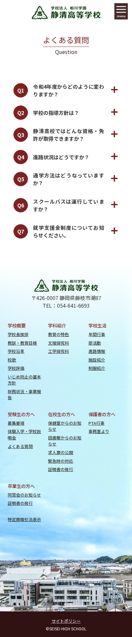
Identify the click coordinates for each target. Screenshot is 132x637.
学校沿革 (16, 351)
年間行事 (96, 334)
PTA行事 (96, 423)
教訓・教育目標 (22, 343)
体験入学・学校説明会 (24, 434)
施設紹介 (96, 360)
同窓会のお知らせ (24, 495)
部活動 (94, 343)
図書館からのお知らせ (64, 441)
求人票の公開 (60, 452)
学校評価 (16, 368)
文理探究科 (58, 343)
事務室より (98, 431)
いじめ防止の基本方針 (24, 380)
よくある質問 (20, 446)
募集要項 (16, 423)
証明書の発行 (60, 469)
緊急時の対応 (60, 461)
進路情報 (96, 351)
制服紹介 (96, 368)
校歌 (12, 360)
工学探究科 (58, 351)
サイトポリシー (66, 621)
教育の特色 (58, 334)
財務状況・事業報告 (24, 394)
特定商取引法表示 (24, 519)
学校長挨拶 (18, 334)
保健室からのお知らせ (64, 426)
